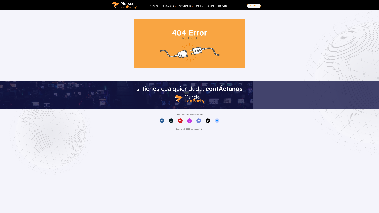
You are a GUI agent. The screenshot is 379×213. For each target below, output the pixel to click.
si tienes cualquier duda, (189, 88)
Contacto (222, 6)
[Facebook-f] (162, 120)
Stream (199, 6)
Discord (210, 6)
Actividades (185, 6)
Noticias (154, 6)
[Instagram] (189, 120)
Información (168, 6)
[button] (254, 6)
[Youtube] (180, 120)
